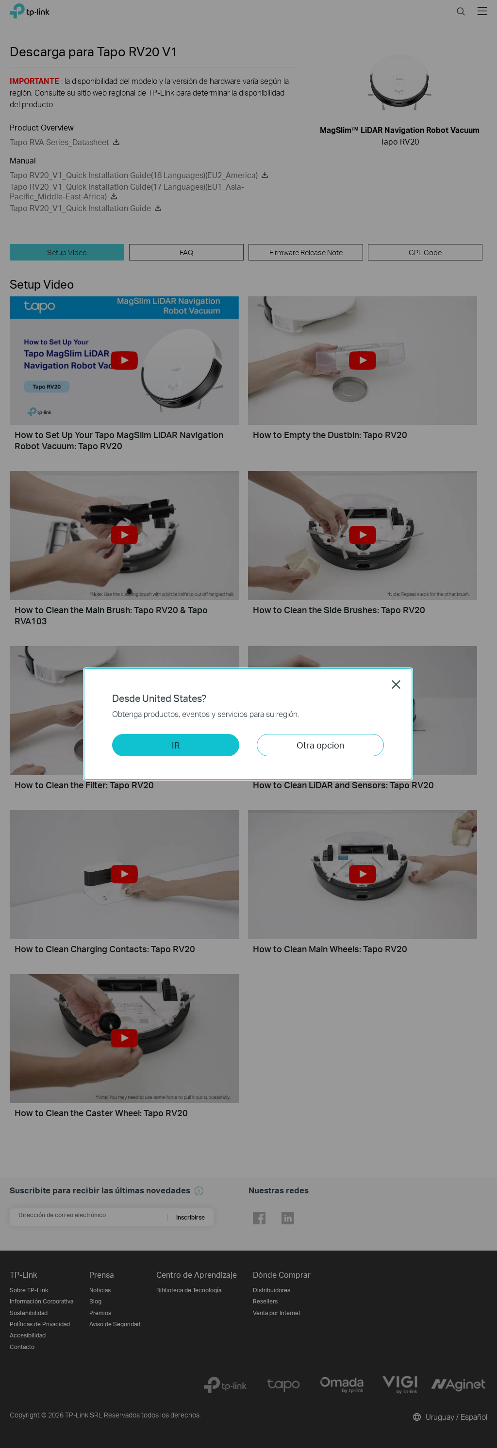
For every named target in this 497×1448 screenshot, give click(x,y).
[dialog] (248, 724)
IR (176, 744)
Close (396, 684)
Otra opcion (320, 744)
